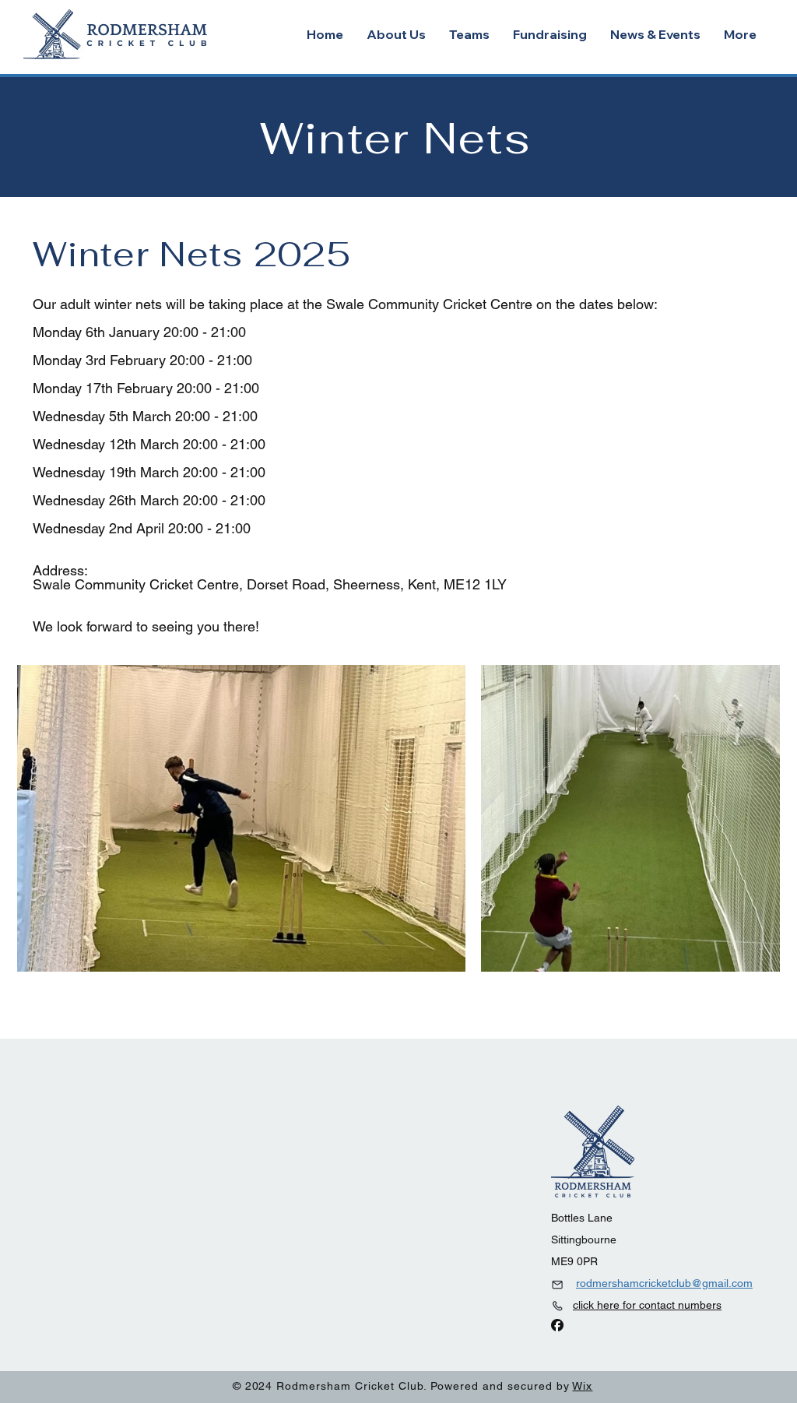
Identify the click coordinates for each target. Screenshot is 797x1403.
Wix (582, 1386)
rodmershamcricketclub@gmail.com (664, 1283)
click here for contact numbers (647, 1305)
